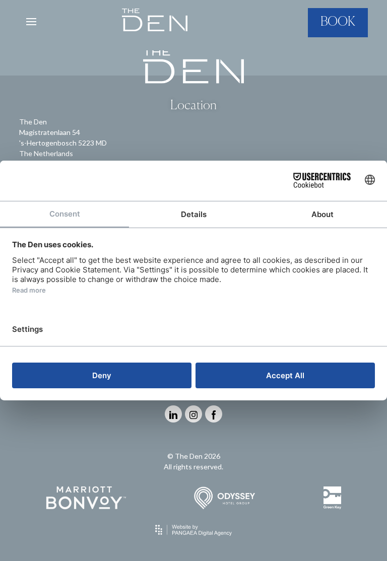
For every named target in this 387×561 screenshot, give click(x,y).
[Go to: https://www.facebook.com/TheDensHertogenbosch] (213, 414)
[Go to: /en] (154, 22)
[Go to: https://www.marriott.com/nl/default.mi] (86, 498)
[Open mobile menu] (31, 22)
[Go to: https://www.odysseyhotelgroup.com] (224, 497)
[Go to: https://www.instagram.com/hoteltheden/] (193, 414)
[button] (338, 22)
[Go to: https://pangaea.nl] (193, 530)
